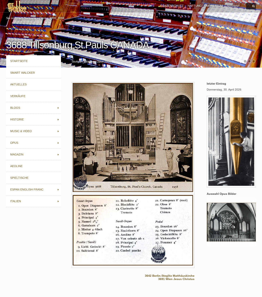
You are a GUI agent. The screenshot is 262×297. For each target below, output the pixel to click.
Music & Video (21, 131)
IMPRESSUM (214, 5)
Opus (42, 18)
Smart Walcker (22, 72)
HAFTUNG (195, 5)
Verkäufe (17, 96)
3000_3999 (57, 18)
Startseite (30, 18)
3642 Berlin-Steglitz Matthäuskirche (169, 275)
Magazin (16, 154)
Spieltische (19, 177)
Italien (15, 201)
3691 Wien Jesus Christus (176, 279)
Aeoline (16, 166)
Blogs (15, 107)
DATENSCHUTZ (173, 5)
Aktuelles (18, 84)
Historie (17, 119)
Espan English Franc (26, 189)
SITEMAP (233, 5)
